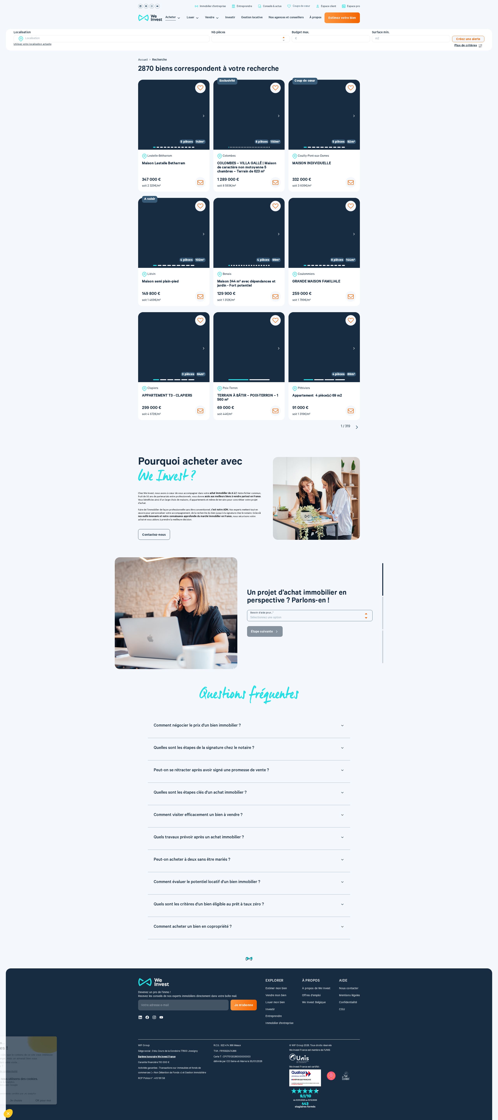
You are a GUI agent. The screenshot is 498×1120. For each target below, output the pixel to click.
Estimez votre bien (342, 18)
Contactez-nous (154, 535)
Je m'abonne (243, 1005)
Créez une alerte (468, 39)
